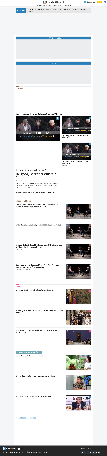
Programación (67, 5)
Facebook (82, 452)
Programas (38, 5)
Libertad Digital (42, 448)
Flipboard (93, 452)
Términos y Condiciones (25, 452)
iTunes (99, 452)
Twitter (85, 452)
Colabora (99, 2)
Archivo (54, 5)
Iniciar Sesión (105, 2)
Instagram (88, 452)
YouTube (91, 452)
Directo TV (60, 5)
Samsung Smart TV (47, 5)
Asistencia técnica (44, 452)
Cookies (35, 452)
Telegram (96, 452)
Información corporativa (10, 452)
